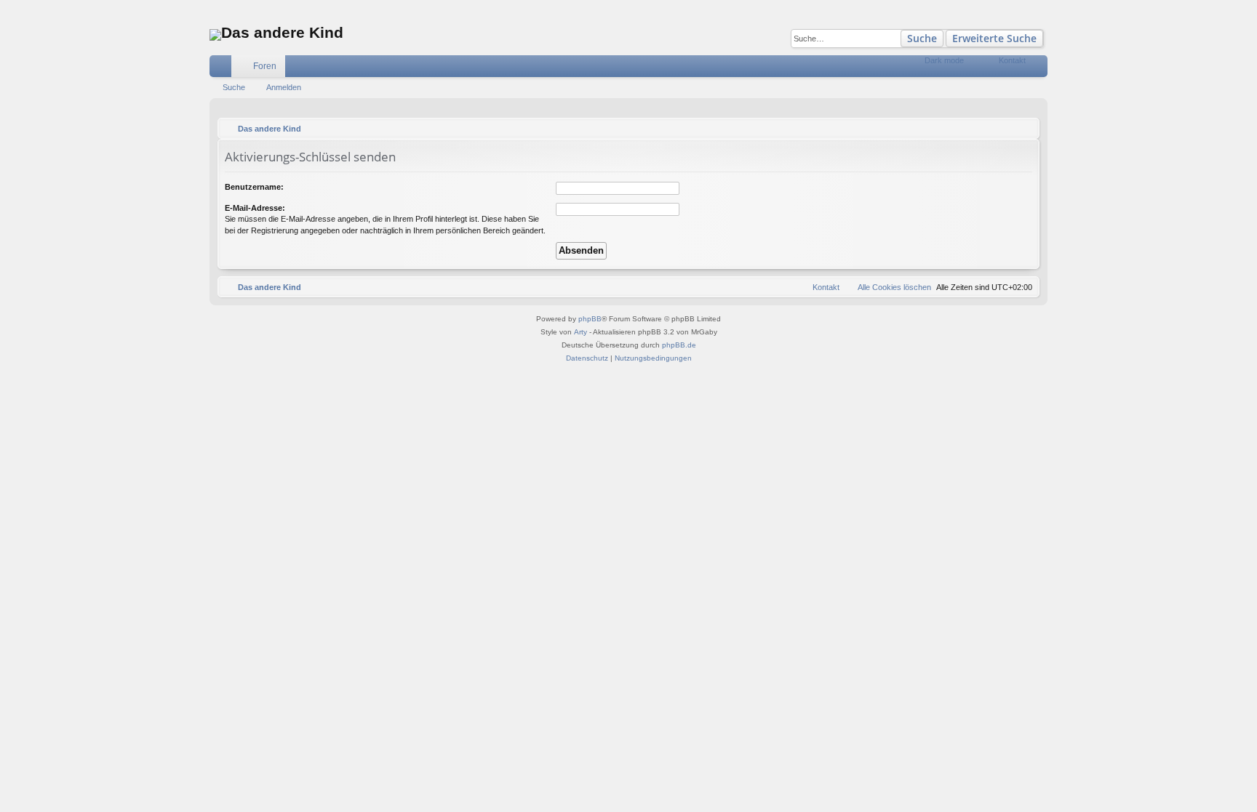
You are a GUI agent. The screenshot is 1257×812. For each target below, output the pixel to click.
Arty (580, 332)
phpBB (590, 319)
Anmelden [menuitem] (1039, 69)
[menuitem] (975, 66)
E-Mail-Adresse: (255, 208)
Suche (922, 38)
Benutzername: (254, 186)
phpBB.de (679, 345)
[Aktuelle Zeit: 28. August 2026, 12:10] (1025, 129)
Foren (264, 66)
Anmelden (283, 87)
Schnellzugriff (223, 69)
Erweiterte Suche (994, 38)
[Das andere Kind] (215, 35)
